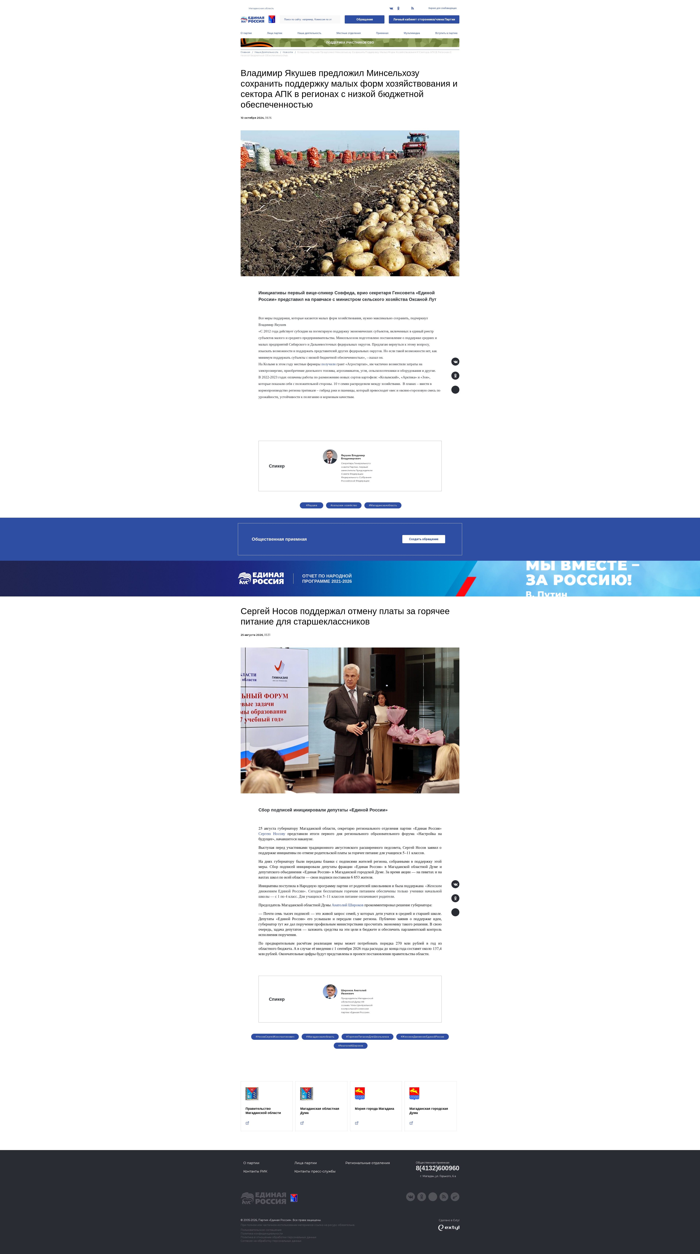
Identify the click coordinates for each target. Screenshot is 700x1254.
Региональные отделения (367, 1163)
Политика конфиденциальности (262, 1233)
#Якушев (311, 505)
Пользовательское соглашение (261, 1230)
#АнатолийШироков (350, 1045)
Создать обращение (423, 539)
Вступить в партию (446, 33)
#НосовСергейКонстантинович (275, 1036)
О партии (246, 33)
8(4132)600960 (437, 1168)
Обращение (364, 19)
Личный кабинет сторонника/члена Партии (424, 19)
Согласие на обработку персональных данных (271, 1241)
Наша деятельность (309, 33)
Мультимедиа (412, 33)
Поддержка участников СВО (350, 42)
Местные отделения (349, 33)
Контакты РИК (255, 1171)
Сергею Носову (271, 833)
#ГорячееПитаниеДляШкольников (367, 1036)
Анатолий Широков (347, 904)
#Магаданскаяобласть (383, 505)
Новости (288, 52)
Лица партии (274, 33)
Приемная (382, 33)
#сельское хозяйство (344, 505)
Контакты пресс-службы (315, 1171)
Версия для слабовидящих (442, 8)
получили (329, 364)
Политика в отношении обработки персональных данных (278, 1237)
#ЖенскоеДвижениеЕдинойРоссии (422, 1036)
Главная (245, 52)
